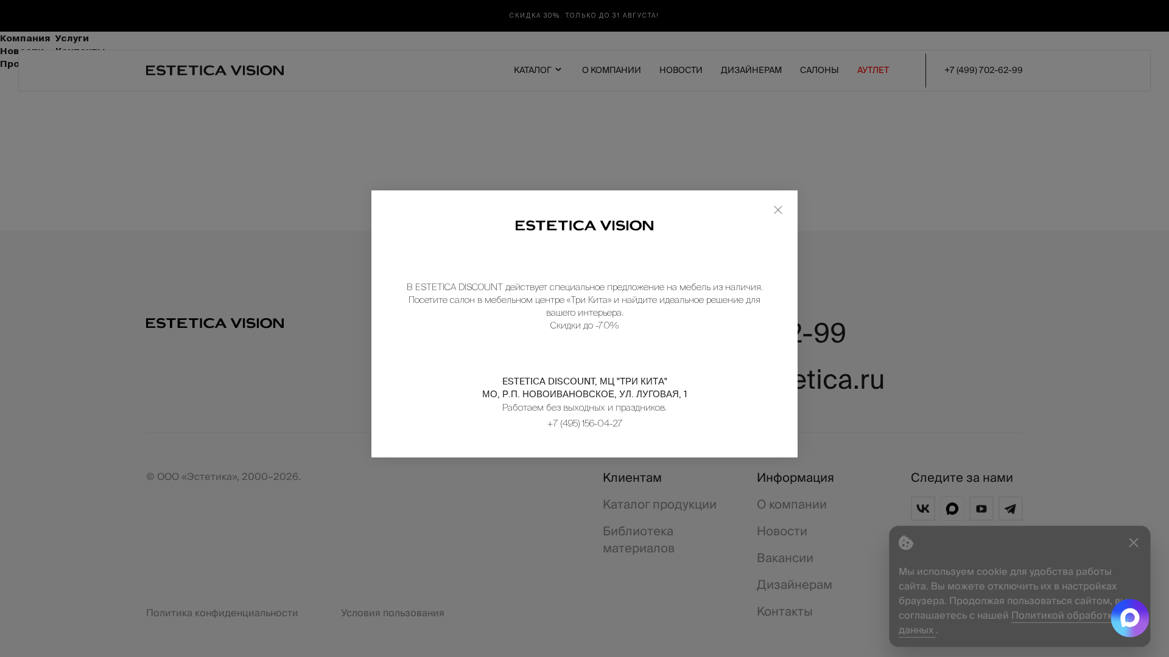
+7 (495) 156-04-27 (585, 423)
